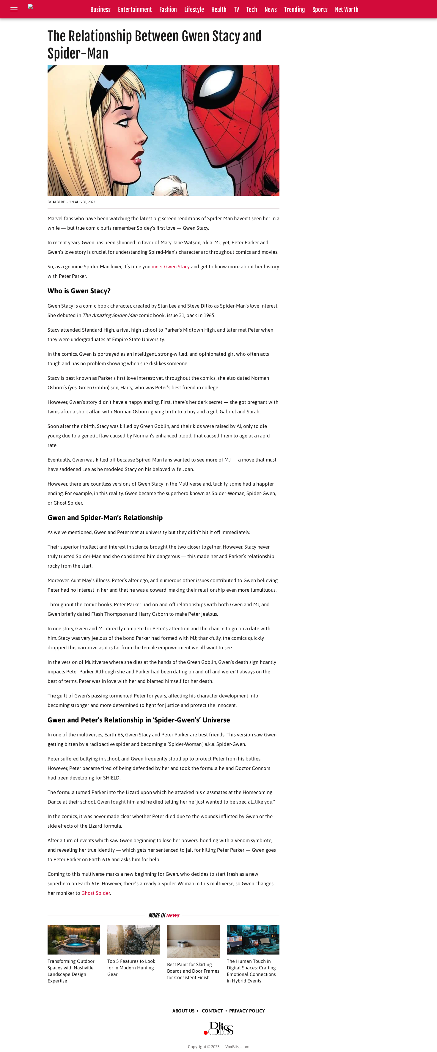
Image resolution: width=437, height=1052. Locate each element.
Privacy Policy (247, 1010)
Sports (320, 9)
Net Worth (347, 9)
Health (219, 9)
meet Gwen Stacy (171, 267)
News (271, 9)
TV (236, 9)
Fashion (168, 9)
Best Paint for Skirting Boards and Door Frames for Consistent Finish (193, 971)
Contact (212, 1010)
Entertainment (135, 9)
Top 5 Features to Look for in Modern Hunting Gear (131, 967)
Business (100, 9)
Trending (294, 9)
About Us (183, 1010)
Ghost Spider (95, 893)
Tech (251, 9)
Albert (59, 202)
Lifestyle (194, 9)
